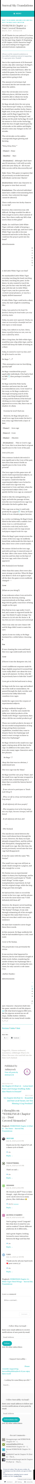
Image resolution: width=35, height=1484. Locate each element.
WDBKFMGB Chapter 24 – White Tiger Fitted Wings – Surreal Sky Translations (17, 1281)
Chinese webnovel (18, 1050)
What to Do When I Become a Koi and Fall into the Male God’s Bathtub (17, 21)
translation (6, 1053)
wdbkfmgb (16, 1053)
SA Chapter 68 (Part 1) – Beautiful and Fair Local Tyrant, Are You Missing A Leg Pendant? (18, 1100)
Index (12, 1028)
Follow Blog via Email (17, 1326)
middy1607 (10, 1454)
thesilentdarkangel (13, 1459)
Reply (8, 1156)
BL (9, 1050)
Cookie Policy (18, 1476)
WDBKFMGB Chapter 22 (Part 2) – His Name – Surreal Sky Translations (17, 1128)
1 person (15, 1204)
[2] (3, 1011)
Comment (24, 1314)
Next (18, 1028)
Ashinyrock (17, 31)
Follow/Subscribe (11, 1420)
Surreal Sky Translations (17, 5)
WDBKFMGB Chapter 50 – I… (17, 1447)
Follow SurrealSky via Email (17, 1400)
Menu (18, 14)
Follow (7, 1343)
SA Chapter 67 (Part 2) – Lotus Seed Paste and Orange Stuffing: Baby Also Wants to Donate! (17, 1088)
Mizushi (10, 1138)
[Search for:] (17, 1385)
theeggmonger (12, 1439)
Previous (5, 1028)
